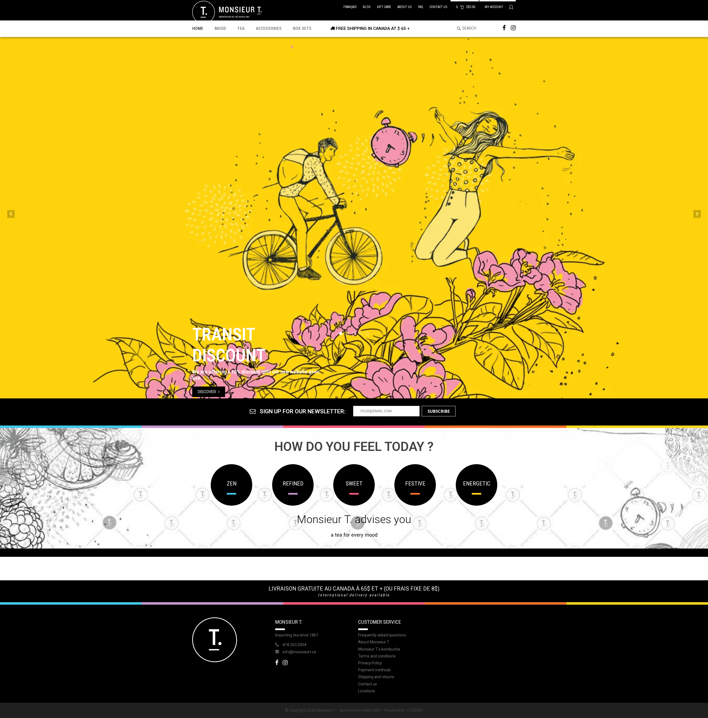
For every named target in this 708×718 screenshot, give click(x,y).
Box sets (302, 28)
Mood (220, 28)
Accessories (269, 28)
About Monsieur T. (374, 642)
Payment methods (374, 670)
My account (494, 7)
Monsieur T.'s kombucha (379, 649)
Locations (366, 691)
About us (404, 7)
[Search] (457, 28)
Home (197, 28)
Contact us (438, 7)
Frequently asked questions (382, 635)
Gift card (384, 7)
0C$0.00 (466, 7)
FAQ (420, 7)
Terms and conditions (377, 656)
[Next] (697, 214)
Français (349, 7)
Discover (207, 392)
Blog (367, 7)
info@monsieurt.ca (299, 652)
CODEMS (415, 710)
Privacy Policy (370, 663)
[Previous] (11, 214)
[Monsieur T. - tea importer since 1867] (227, 12)
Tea (240, 28)
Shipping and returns (376, 677)
